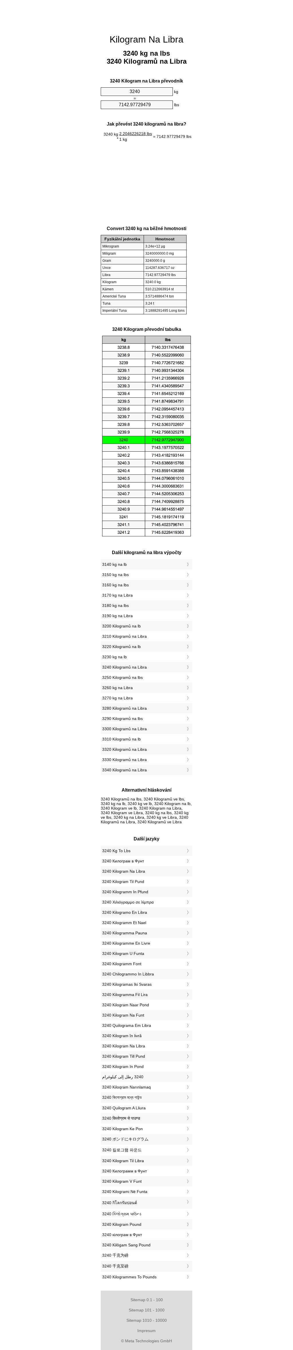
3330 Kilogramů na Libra (124, 759)
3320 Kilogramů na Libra (124, 749)
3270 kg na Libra (117, 698)
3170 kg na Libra (117, 595)
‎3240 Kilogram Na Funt (123, 1015)
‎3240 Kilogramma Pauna (124, 933)
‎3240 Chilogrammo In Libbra (128, 974)
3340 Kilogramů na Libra (124, 770)
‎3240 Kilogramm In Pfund (125, 892)
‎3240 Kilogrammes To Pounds (129, 1277)
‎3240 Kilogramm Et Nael (124, 922)
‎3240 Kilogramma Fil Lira (125, 994)
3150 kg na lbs (115, 574)
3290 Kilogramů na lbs (122, 718)
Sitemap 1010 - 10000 (146, 1320)
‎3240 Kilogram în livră (122, 1035)
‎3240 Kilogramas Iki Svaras (127, 984)
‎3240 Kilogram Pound (121, 1224)
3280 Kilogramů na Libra (124, 708)
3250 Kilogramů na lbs (122, 677)
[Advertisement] (52, 87)
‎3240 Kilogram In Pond (123, 1066)
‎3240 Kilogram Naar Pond (125, 1005)
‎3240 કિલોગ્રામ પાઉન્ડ (121, 1214)
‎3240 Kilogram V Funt (122, 1181)
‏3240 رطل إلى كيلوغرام (122, 1077)
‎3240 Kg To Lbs (116, 850)
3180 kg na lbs (115, 605)
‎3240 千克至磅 (115, 1266)
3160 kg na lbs (115, 585)
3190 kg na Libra (117, 615)
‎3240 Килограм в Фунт (123, 861)
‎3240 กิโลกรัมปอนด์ (119, 1202)
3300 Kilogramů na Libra (124, 729)
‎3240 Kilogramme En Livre (126, 943)
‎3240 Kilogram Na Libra (123, 871)
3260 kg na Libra (117, 687)
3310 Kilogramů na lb (121, 739)
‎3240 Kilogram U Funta (123, 953)
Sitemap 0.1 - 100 (146, 1299)
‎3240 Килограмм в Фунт (124, 1171)
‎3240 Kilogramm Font (121, 963)
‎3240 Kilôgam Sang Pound (126, 1245)
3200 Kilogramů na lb (121, 626)
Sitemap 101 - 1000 (147, 1310)
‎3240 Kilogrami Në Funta (124, 1191)
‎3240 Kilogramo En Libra (124, 912)
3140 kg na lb (114, 564)
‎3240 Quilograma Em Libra (126, 1025)
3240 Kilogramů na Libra (124, 667)
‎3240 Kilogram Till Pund (123, 1056)
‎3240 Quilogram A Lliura (124, 1108)
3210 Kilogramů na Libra (124, 636)
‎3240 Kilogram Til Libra (123, 1160)
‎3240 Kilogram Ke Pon (122, 1128)
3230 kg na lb (114, 657)
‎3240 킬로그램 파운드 (122, 1150)
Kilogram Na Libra (146, 39)
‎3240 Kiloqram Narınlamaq (126, 1087)
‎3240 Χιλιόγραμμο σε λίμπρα (128, 902)
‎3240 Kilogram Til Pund (123, 881)
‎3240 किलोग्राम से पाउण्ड (121, 1118)
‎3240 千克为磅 (115, 1255)
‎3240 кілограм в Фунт (122, 1234)
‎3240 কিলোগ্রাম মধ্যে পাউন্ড (122, 1097)
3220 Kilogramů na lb (121, 646)
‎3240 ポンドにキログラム (125, 1139)
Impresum (146, 1330)
